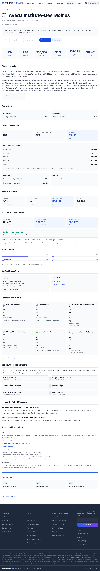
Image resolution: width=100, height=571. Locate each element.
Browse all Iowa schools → (10, 358)
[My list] (86, 3)
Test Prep (30, 528)
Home (3, 10)
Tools (79, 3)
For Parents (5, 520)
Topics (40, 3)
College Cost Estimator (59, 517)
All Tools (54, 532)
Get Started (5, 513)
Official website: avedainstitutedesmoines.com (16, 443)
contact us (38, 563)
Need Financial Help (8, 532)
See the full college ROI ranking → (53, 240)
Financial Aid (31, 517)
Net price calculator (7, 446)
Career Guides (31, 543)
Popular (50, 3)
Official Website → (58, 281)
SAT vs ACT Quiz (57, 528)
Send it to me (87, 524)
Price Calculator (30, 40)
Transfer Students (7, 524)
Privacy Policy (81, 541)
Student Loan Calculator (59, 520)
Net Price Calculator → (59, 285)
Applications (31, 520)
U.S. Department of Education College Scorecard (29, 435)
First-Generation (7, 528)
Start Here (30, 3)
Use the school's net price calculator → (64, 179)
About (79, 530)
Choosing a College (33, 524)
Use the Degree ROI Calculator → (12, 240)
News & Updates (82, 544)
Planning (29, 513)
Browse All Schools (58, 535)
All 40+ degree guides (34, 539)
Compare (57, 40)
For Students (6, 517)
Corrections (89, 568)
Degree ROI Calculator (59, 524)
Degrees (60, 3)
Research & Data (32, 535)
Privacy (96, 568)
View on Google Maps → (10, 289)
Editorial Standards (83, 533)
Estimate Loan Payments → (33, 240)
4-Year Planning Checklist (60, 513)
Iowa (15, 10)
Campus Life (31, 532)
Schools (70, 3)
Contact (79, 537)
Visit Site (15, 40)
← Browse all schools (8, 496)
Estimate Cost (45, 40)
